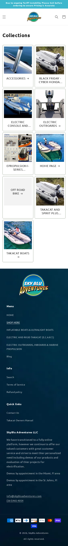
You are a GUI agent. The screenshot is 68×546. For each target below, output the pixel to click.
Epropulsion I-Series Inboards (18, 167)
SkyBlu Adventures (38, 532)
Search (10, 377)
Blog (9, 356)
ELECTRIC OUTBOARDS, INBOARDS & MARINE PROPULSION (32, 346)
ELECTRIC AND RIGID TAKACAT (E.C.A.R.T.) (30, 337)
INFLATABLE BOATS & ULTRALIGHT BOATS (30, 329)
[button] (4, 17)
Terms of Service (16, 384)
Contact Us (13, 412)
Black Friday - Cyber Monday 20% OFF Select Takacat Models (50, 80)
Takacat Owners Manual (20, 420)
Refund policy (14, 391)
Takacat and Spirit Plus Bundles (50, 211)
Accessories (16, 78)
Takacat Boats (17, 253)
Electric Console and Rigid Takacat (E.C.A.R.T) (18, 123)
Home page (48, 165)
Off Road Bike (18, 191)
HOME (10, 314)
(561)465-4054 (15, 500)
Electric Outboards (48, 123)
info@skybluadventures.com (24, 496)
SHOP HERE (13, 322)
